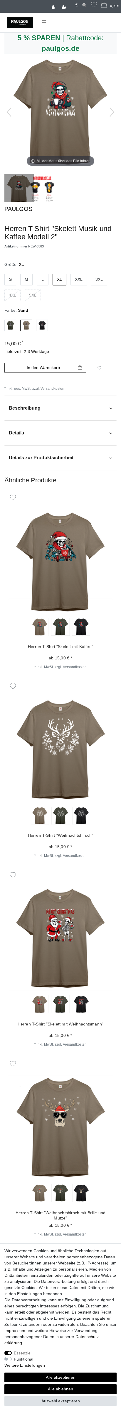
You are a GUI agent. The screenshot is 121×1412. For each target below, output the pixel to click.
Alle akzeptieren (60, 1377)
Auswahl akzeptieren (60, 1401)
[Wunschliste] (94, 5)
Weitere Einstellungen (24, 1365)
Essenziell (23, 1353)
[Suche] (84, 5)
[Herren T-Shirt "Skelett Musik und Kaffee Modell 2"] (19, 188)
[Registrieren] (65, 6)
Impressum (14, 1330)
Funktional (23, 1359)
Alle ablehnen (60, 1389)
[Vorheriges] (9, 112)
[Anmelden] (54, 6)
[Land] (71, 2)
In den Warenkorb (43, 367)
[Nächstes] (112, 112)
